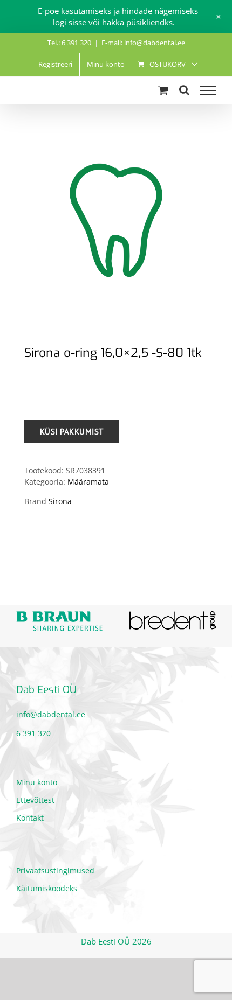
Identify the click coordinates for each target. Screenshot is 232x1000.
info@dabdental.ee (50, 713)
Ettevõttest (35, 798)
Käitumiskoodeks (46, 887)
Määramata (88, 482)
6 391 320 (33, 731)
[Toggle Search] (184, 90)
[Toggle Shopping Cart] (163, 90)
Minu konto (36, 780)
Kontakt (30, 816)
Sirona (60, 501)
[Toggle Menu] (207, 90)
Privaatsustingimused (55, 869)
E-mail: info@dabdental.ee (143, 42)
